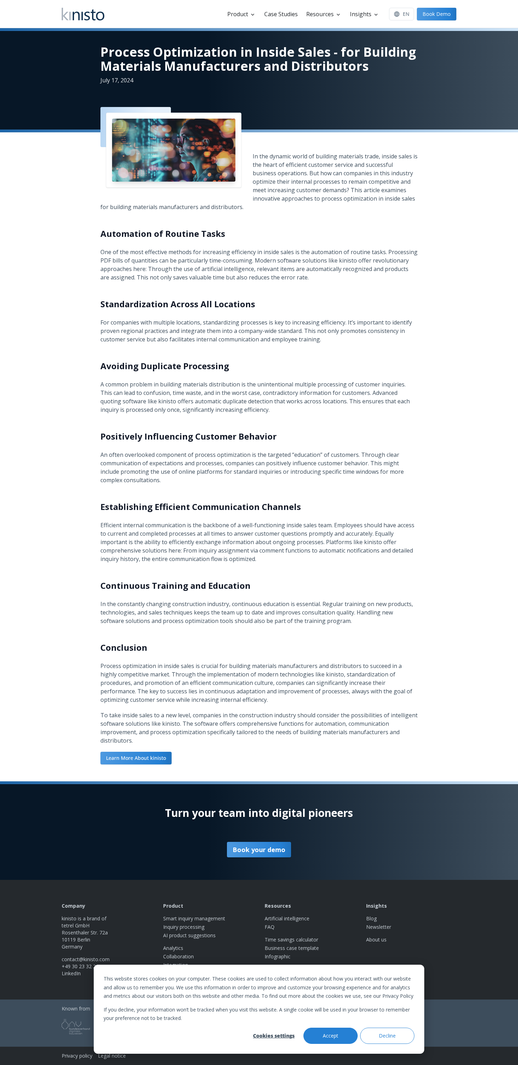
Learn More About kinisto (136, 758)
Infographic (277, 956)
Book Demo (437, 14)
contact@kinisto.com (86, 959)
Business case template (292, 948)
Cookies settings (274, 1035)
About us (376, 939)
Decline (387, 1035)
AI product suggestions (189, 935)
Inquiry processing (183, 927)
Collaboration (178, 956)
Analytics (173, 948)
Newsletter (378, 927)
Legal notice (112, 1055)
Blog (371, 918)
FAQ (270, 927)
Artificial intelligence (287, 918)
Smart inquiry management (194, 918)
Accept (330, 1035)
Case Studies (281, 14)
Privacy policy (77, 1055)
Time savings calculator (291, 939)
